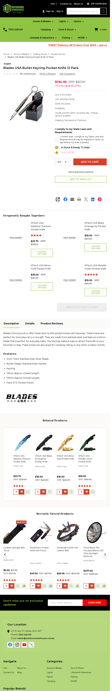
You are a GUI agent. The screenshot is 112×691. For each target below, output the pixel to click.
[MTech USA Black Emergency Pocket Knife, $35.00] (44, 443)
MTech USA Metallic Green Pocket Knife (95, 267)
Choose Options (41, 253)
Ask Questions (67, 73)
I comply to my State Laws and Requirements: (73, 131)
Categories (54, 661)
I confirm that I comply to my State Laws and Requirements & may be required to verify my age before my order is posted (82, 139)
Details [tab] (29, 323)
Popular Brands (14, 688)
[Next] (105, 554)
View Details (15, 237)
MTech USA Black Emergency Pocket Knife (95, 226)
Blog (19, 672)
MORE (81, 37)
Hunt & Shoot (66, 29)
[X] (86, 199)
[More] (52, 21)
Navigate (9, 661)
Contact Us (66, 4)
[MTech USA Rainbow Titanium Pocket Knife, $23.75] (22, 443)
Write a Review (47, 73)
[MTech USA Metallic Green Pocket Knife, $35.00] (87, 443)
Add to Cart (90, 161)
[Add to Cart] (11, 586)
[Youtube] (24, 644)
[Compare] (24, 586)
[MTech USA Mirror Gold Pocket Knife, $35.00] (66, 443)
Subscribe (94, 602)
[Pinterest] (99, 199)
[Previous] (5, 554)
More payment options (80, 171)
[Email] (72, 199)
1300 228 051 (24, 634)
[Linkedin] (93, 199)
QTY (59, 162)
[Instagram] (17, 644)
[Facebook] (65, 199)
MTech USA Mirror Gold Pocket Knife (41, 267)
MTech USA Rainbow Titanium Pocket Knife (41, 226)
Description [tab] (11, 323)
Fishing (66, 37)
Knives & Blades (42, 21)
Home (6, 54)
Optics (77, 21)
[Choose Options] (21, 492)
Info (53, 4)
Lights (62, 21)
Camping (46, 29)
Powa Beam (9, 561)
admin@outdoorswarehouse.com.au (35, 638)
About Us (78, 4)
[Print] (79, 199)
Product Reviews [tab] (52, 323)
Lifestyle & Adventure (42, 37)
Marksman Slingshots (40, 563)
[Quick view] (27, 492)
